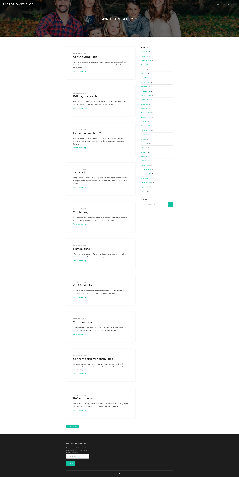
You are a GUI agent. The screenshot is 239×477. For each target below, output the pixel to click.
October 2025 (145, 65)
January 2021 (145, 165)
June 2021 (144, 143)
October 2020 (145, 178)
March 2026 (144, 52)
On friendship (82, 285)
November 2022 (146, 117)
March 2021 (144, 156)
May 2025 (144, 73)
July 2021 (143, 139)
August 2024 (145, 104)
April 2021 (144, 152)
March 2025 (144, 78)
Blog (219, 4)
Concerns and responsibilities (93, 358)
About (226, 4)
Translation (80, 172)
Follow (70, 463)
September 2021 (146, 130)
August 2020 (145, 187)
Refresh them (82, 398)
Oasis (234, 4)
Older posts (73, 426)
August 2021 (145, 134)
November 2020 (146, 174)
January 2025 (145, 87)
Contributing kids (85, 56)
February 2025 (145, 82)
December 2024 (146, 91)
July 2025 (143, 69)
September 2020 (146, 182)
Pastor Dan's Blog (18, 4)
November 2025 (146, 60)
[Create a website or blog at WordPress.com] (119, 474)
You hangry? (81, 212)
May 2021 (144, 148)
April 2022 (144, 121)
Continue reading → (85, 71)
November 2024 (146, 95)
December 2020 (146, 169)
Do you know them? (87, 133)
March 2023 (144, 108)
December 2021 (146, 126)
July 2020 (143, 191)
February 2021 (145, 161)
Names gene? (82, 248)
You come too (82, 322)
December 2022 (146, 113)
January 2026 (145, 56)
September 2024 (146, 100)
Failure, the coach (85, 96)
